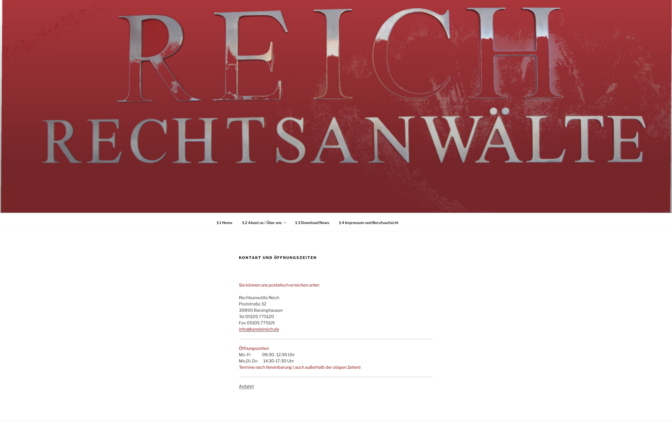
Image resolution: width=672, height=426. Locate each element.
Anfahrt (246, 386)
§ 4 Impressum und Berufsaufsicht (368, 222)
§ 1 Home (224, 222)
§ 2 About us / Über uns (262, 222)
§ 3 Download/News (312, 222)
